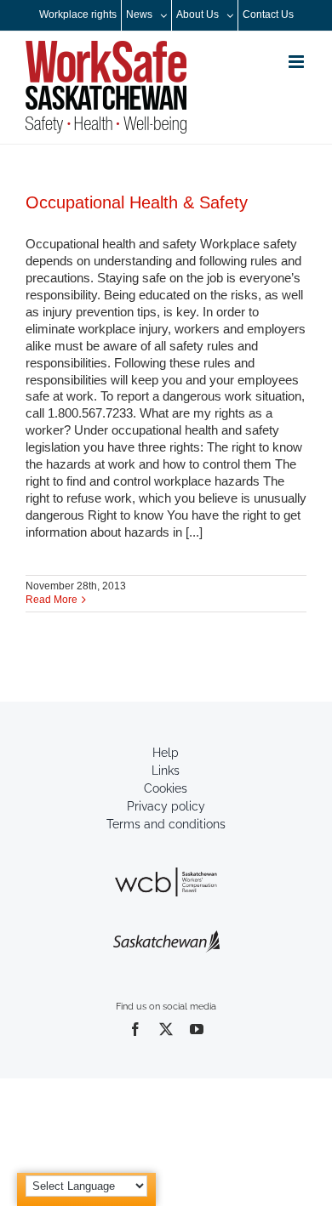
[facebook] (135, 1029)
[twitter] (166, 1029)
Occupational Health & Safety (137, 202)
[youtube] (196, 1029)
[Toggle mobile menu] (297, 62)
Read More (51, 600)
